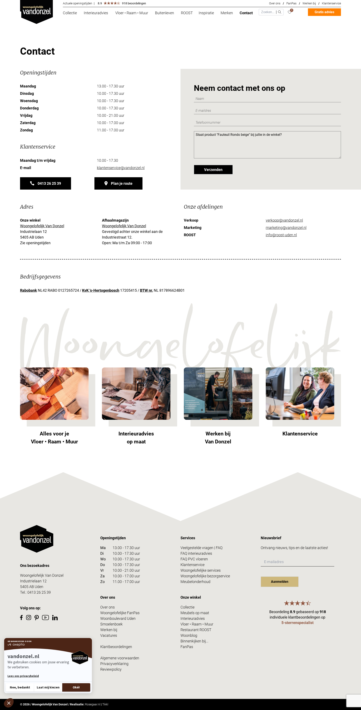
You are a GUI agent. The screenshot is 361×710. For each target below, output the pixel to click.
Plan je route (121, 183)
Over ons (274, 3)
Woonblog (188, 635)
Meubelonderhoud (195, 581)
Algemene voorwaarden (119, 658)
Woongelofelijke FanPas (120, 613)
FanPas (291, 3)
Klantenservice (331, 3)
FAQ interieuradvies (196, 553)
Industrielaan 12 (33, 581)
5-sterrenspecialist (297, 622)
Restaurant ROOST (195, 630)
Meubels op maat (194, 613)
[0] (289, 12)
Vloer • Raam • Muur (196, 624)
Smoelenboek (111, 624)
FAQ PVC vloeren (194, 559)
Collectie (187, 607)
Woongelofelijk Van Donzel (42, 226)
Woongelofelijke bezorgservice (205, 576)
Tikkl (105, 704)
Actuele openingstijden (77, 3)
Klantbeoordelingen (116, 647)
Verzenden (213, 169)
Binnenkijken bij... (194, 641)
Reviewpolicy (111, 669)
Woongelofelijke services (200, 570)
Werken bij (309, 3)
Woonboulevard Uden (118, 618)
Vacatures (108, 635)
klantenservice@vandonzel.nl (121, 168)
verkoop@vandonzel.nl (284, 220)
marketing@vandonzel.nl (286, 227)
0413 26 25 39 (49, 183)
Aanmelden (279, 582)
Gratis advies (324, 12)
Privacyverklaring (114, 663)
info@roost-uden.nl (281, 235)
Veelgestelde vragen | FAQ (201, 548)
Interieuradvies (192, 618)
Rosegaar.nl (92, 704)
